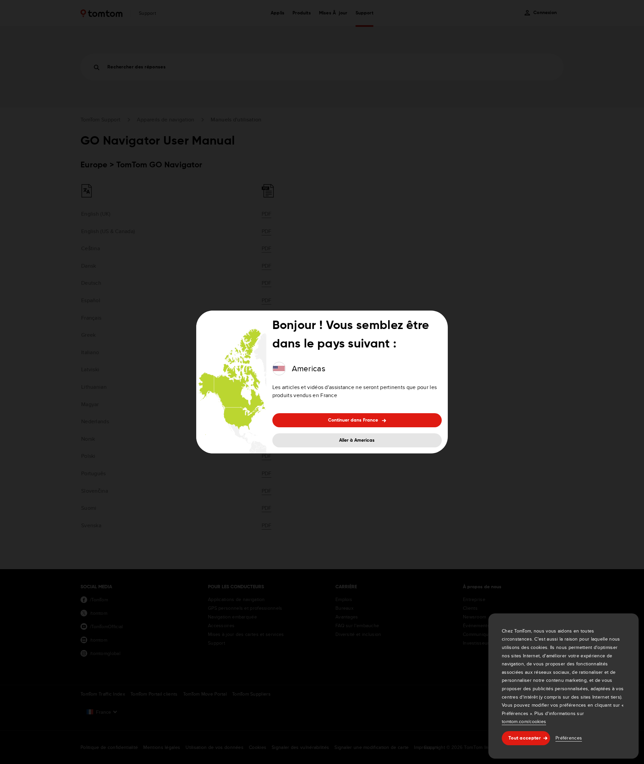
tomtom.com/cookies (524, 721)
